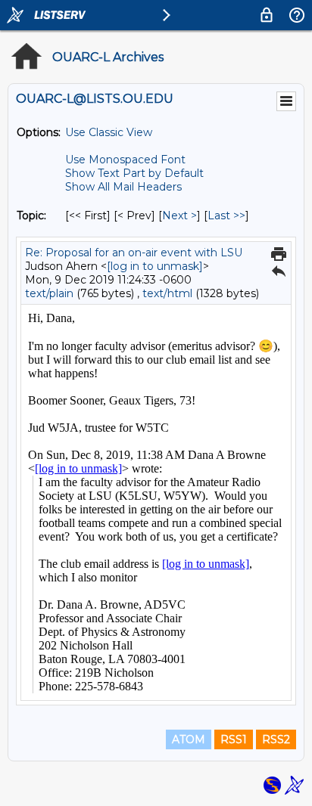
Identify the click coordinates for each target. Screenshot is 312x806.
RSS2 (276, 739)
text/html (167, 293)
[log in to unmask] (155, 266)
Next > (179, 215)
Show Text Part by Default (134, 173)
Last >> (226, 215)
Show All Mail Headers (123, 187)
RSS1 (233, 739)
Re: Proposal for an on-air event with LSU (133, 252)
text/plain (49, 293)
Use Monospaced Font (125, 159)
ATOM (188, 739)
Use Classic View (108, 132)
